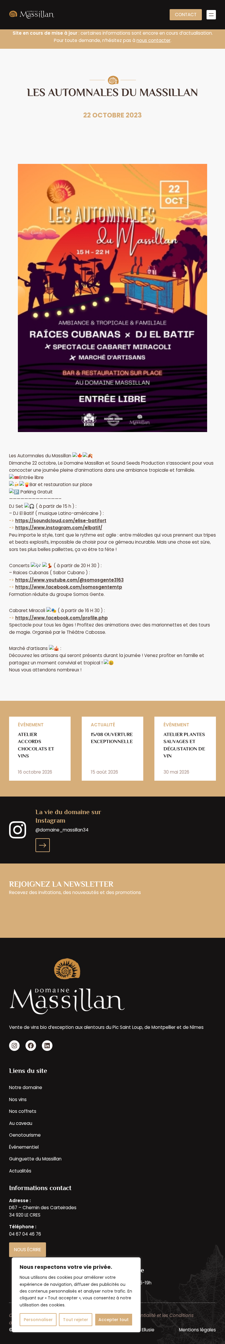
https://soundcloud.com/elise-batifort (60, 521)
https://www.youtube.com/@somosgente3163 (69, 580)
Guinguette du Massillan (35, 1159)
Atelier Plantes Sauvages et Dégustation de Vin (184, 745)
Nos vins (18, 1099)
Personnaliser (38, 1320)
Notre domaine (25, 1087)
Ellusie (148, 1330)
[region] (76, 1294)
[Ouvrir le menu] (211, 14)
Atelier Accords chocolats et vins (36, 745)
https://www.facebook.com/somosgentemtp (68, 587)
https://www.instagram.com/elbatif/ (58, 528)
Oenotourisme (25, 1135)
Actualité (103, 725)
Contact (186, 14)
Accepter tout (113, 1320)
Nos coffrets (22, 1111)
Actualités (20, 1171)
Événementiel (24, 1147)
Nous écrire (27, 1249)
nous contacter (154, 40)
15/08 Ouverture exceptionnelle (112, 737)
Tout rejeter (75, 1320)
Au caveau (20, 1123)
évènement (31, 725)
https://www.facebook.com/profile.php (61, 618)
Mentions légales (197, 1330)
